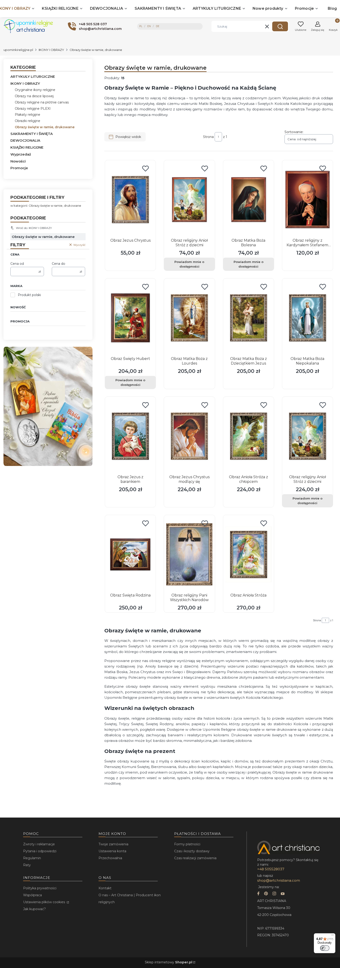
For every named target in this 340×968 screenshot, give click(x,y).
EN (149, 26)
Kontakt (105, 888)
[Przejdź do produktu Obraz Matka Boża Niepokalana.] (307, 318)
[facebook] (258, 894)
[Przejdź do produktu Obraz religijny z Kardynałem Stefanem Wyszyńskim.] (307, 199)
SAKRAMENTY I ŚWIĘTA (31, 133)
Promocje (19, 168)
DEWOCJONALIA (25, 140)
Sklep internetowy (168, 962)
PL (140, 26)
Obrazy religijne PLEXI (33, 108)
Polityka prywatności (39, 888)
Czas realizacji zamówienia (195, 858)
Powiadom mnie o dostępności (189, 264)
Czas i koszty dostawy (192, 851)
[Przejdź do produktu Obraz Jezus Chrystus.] (130, 199)
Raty (27, 865)
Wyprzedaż (20, 154)
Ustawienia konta (112, 851)
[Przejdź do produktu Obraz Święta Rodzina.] (130, 554)
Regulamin (32, 858)
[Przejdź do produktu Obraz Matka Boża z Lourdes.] (189, 318)
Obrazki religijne (27, 121)
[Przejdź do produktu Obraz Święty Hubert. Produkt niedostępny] (130, 318)
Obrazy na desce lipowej (34, 96)
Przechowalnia (110, 858)
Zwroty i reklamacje (39, 844)
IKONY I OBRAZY (51, 50)
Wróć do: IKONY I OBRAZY (34, 228)
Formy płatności (187, 844)
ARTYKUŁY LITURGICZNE (32, 76)
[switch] (324, 948)
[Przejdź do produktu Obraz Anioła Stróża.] (249, 554)
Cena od (17, 264)
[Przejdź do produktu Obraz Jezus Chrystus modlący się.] (189, 436)
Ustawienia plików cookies (44, 902)
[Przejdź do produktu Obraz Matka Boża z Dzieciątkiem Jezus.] (249, 318)
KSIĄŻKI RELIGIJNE (26, 147)
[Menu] (332, 936)
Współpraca (32, 895)
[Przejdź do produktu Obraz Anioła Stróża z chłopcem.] (249, 436)
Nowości (18, 161)
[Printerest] (266, 894)
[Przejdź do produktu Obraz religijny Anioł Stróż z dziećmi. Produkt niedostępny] (189, 199)
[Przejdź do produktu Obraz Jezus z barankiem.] (130, 436)
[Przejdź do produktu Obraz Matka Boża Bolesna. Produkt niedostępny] (249, 199)
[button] (280, 26)
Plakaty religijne (27, 114)
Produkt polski (29, 295)
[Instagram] (274, 894)
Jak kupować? (34, 909)
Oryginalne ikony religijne (35, 90)
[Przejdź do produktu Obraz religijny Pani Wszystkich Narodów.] (189, 554)
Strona (208, 137)
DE (157, 26)
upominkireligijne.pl (18, 50)
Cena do (58, 264)
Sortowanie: (293, 132)
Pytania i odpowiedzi (39, 851)
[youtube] (282, 894)
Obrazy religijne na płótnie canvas (42, 102)
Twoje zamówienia (113, 844)
